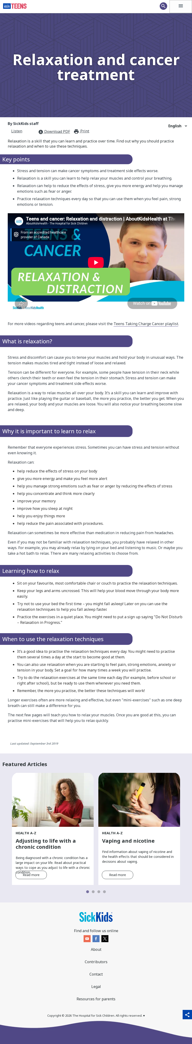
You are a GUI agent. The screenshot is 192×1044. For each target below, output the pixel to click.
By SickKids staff (23, 123)
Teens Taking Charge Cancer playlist (146, 323)
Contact (96, 974)
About (96, 949)
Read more (31, 875)
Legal (96, 986)
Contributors (96, 961)
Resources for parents (96, 998)
